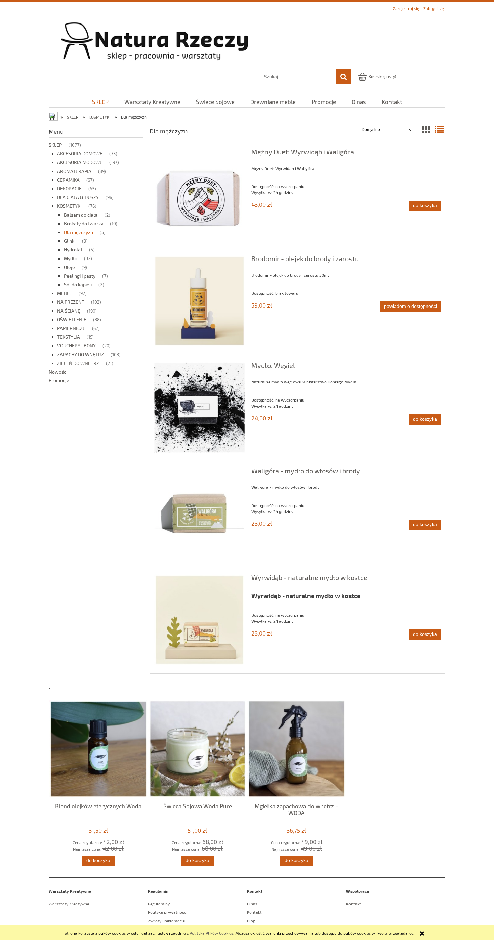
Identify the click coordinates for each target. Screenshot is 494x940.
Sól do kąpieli (78, 284)
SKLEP (55, 145)
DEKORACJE (69, 188)
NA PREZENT (70, 302)
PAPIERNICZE (71, 328)
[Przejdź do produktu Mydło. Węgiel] (199, 407)
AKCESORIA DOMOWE (79, 153)
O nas (252, 903)
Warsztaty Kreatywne (69, 903)
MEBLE (64, 293)
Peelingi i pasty (79, 276)
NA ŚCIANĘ (68, 311)
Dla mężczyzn (78, 232)
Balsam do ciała (81, 215)
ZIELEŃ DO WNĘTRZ (78, 363)
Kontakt (254, 912)
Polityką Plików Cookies (211, 933)
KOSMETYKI (69, 206)
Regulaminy (159, 903)
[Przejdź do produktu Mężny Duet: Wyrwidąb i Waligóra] (199, 194)
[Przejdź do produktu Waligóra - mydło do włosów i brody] (199, 513)
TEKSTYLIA (68, 337)
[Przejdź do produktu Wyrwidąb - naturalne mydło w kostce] (199, 620)
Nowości (58, 372)
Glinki (69, 241)
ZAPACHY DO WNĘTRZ (80, 354)
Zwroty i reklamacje (166, 920)
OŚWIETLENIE (71, 319)
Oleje (69, 267)
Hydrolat (73, 249)
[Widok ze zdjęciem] (426, 129)
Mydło (70, 258)
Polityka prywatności (167, 912)
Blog (251, 920)
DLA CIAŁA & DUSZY (78, 197)
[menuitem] (100, 102)
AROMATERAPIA (74, 171)
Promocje (59, 380)
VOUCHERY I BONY (76, 345)
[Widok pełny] (439, 129)
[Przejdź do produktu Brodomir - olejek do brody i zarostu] (199, 301)
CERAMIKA (68, 180)
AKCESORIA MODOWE (79, 162)
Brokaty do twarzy (83, 223)
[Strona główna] (247, 41)
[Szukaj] (343, 76)
